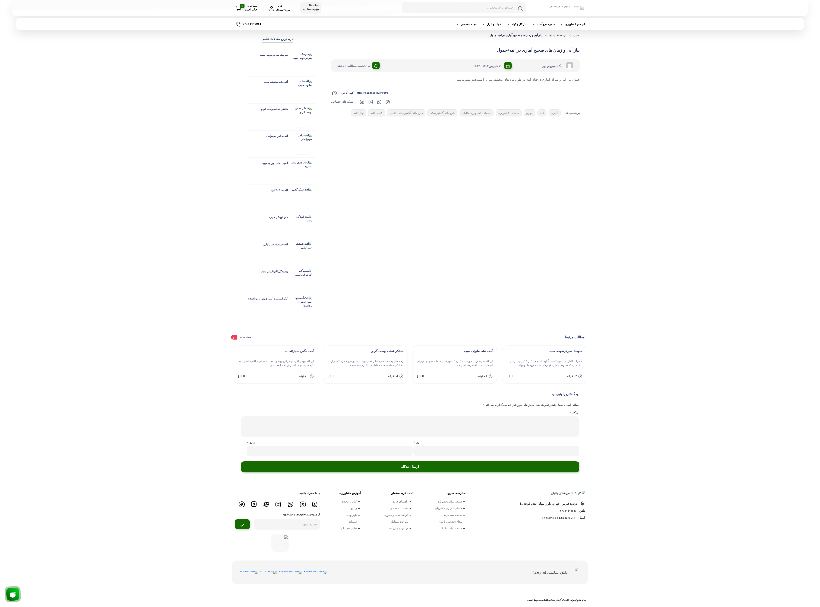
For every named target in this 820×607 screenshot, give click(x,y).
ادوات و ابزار (494, 24)
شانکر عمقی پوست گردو (274, 108)
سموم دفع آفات (546, 24)
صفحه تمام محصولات (450, 501)
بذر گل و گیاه (519, 24)
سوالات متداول (399, 521)
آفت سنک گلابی (279, 190)
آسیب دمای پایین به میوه (275, 163)
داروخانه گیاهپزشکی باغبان (406, 113)
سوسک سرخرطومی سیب (274, 54)
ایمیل (251, 442)
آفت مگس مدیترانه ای (276, 136)
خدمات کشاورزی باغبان (476, 113)
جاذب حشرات (349, 528)
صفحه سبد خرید (453, 515)
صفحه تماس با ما (452, 528)
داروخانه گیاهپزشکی (442, 113)
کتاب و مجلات (349, 501)
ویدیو (354, 508)
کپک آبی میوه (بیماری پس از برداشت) (268, 298)
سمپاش (352, 521)
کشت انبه (376, 113)
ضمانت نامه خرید (398, 508)
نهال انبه (358, 113)
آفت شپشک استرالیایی (275, 244)
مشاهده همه (245, 337)
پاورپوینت (351, 515)
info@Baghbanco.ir (559, 517)
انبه (542, 113)
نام (416, 442)
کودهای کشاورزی (575, 24)
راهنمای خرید (400, 501)
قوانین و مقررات (398, 528)
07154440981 (568, 510)
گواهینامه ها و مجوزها (396, 515)
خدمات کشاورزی (508, 113)
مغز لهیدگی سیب (278, 217)
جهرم (529, 113)
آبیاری (554, 113)
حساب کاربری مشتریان (448, 508)
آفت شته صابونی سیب (276, 81)
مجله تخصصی (469, 24)
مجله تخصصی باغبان (450, 521)
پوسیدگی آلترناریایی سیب (274, 271)
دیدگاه (574, 413)
